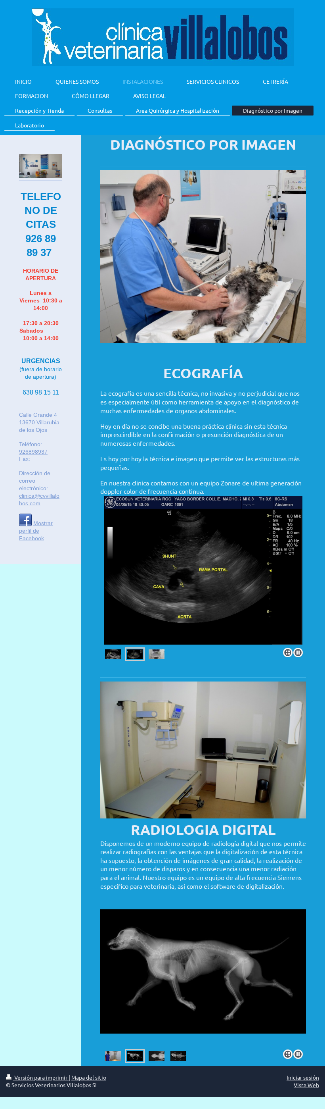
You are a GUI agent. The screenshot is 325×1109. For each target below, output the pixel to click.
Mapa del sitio (88, 1077)
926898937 (33, 452)
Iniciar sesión (303, 1077)
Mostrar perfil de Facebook (36, 530)
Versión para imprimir (41, 1077)
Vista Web (306, 1084)
